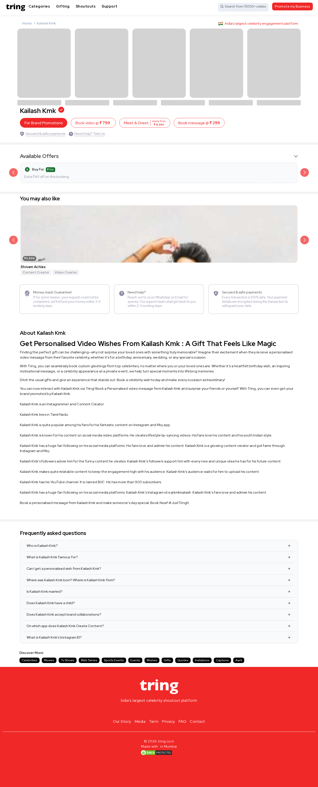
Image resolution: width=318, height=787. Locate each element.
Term (153, 721)
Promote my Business (292, 6)
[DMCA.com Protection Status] (156, 752)
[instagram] (145, 710)
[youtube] (165, 710)
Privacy (168, 721)
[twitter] (159, 710)
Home (27, 23)
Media (140, 721)
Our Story (122, 721)
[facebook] (152, 710)
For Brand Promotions (43, 122)
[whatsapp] (172, 710)
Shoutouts (86, 6)
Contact (197, 721)
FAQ (182, 721)
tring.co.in (166, 741)
